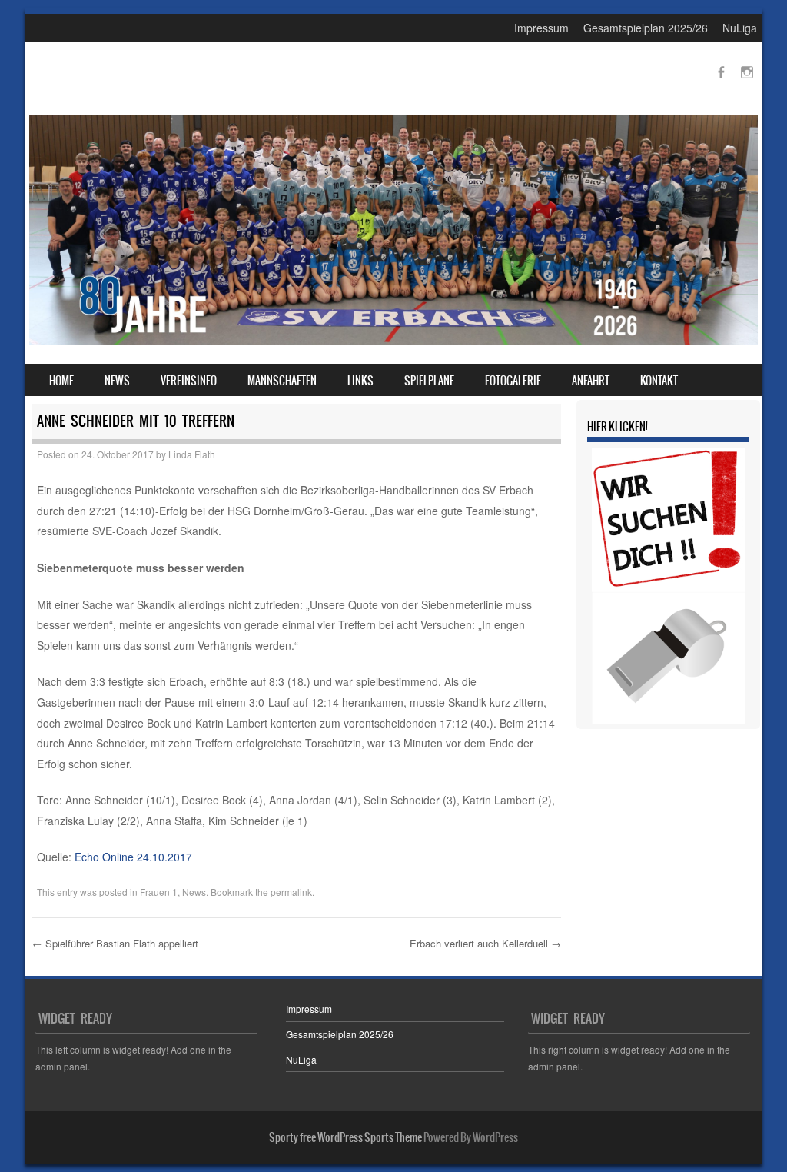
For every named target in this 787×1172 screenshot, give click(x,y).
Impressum (541, 27)
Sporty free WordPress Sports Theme (345, 1137)
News (117, 380)
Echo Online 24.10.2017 (133, 856)
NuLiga (739, 27)
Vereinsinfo (189, 380)
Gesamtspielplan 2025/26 (645, 27)
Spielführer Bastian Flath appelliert (115, 943)
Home (61, 380)
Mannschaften (282, 380)
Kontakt (659, 380)
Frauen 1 (159, 891)
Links (360, 380)
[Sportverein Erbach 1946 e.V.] (393, 340)
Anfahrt (590, 380)
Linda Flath (191, 454)
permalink (291, 891)
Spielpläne (429, 380)
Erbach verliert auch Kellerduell (485, 943)
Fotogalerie (513, 380)
